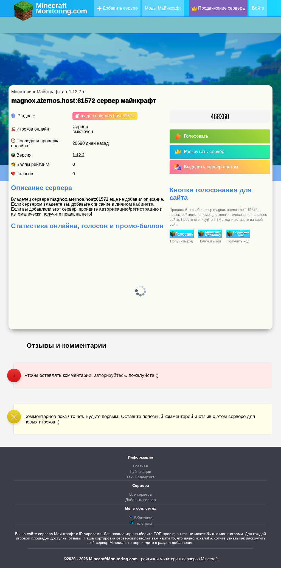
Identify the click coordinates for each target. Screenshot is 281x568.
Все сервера (140, 494)
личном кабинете (134, 204)
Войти (258, 8)
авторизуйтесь (110, 375)
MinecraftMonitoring (61, 8)
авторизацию (114, 209)
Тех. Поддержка (140, 477)
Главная (140, 466)
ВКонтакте (143, 518)
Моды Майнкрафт (163, 8)
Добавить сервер (120, 8)
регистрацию (144, 209)
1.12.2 (78, 155)
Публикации (140, 471)
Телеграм (143, 523)
